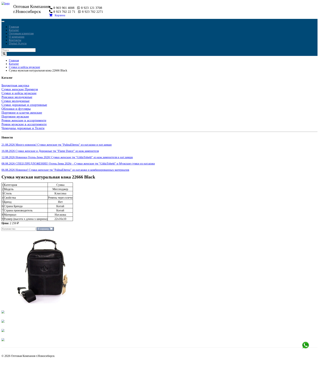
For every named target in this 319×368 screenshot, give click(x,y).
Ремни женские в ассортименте (23, 120)
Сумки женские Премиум (19, 89)
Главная (14, 26)
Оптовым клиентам (21, 33)
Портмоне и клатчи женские (21, 112)
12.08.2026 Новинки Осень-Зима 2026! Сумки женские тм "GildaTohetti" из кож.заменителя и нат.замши (67, 157)
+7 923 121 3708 (305, 345)
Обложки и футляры (16, 109)
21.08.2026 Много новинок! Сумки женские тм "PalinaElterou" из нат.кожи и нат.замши (56, 144)
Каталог (14, 30)
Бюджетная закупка (15, 85)
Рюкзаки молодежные (16, 97)
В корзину (44, 229)
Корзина (58, 15)
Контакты (15, 40)
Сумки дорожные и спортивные (24, 105)
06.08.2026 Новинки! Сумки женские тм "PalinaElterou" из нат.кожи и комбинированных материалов (65, 169)
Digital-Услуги (18, 43)
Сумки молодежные (15, 101)
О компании (16, 36)
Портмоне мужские (15, 116)
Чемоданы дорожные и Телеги (22, 128)
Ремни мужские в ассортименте (24, 124)
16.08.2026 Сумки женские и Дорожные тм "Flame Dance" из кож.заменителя (50, 151)
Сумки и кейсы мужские (24, 67)
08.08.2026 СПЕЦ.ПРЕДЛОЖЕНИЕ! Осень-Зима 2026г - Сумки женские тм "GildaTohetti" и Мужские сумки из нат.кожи (78, 163)
